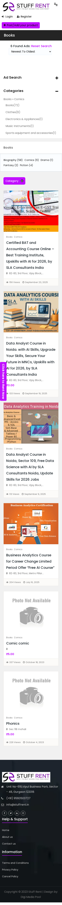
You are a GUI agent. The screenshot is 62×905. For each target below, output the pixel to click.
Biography (13, 160)
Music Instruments (20, 126)
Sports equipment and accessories (31, 133)
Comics (31, 160)
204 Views (15, 582)
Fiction (26, 165)
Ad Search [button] (12, 77)
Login (9, 16)
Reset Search (41, 46)
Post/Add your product (22, 25)
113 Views (14, 494)
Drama (47, 160)
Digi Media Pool (31, 897)
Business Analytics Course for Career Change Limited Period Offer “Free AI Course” (30, 561)
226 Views (15, 742)
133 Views (14, 393)
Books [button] (8, 147)
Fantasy (11, 165)
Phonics (12, 723)
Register (26, 16)
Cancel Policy (10, 876)
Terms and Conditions (15, 863)
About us (7, 837)
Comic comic (17, 643)
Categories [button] (13, 91)
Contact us (9, 843)
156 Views (14, 282)
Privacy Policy (10, 869)
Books (9, 35)
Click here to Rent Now (3, 381)
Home (5, 830)
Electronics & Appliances (24, 119)
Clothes (13, 112)
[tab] (31, 77)
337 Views (14, 662)
